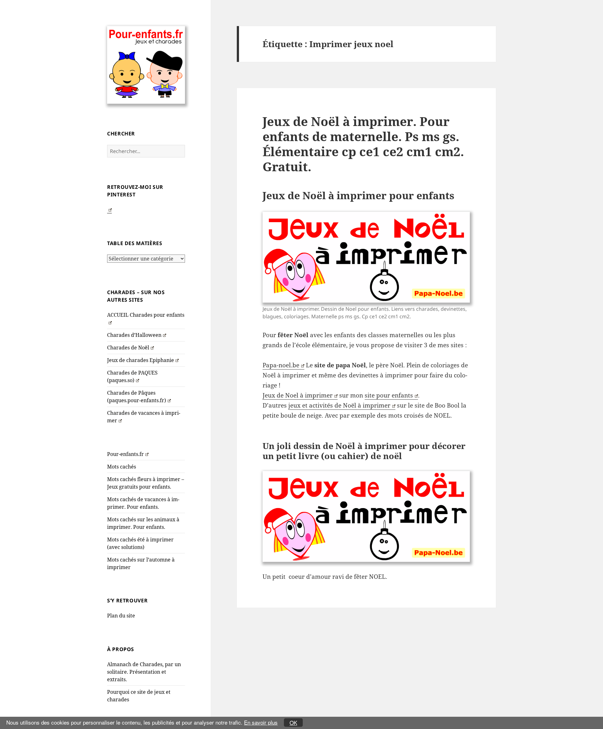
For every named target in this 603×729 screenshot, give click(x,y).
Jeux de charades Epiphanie (140, 360)
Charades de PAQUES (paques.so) (132, 376)
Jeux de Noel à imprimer (298, 395)
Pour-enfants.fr (125, 454)
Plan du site (121, 615)
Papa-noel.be (281, 365)
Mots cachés (121, 466)
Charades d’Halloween (134, 335)
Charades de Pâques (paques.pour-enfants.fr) (136, 396)
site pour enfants (389, 395)
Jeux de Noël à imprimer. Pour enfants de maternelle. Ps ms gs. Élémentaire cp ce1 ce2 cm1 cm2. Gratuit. (363, 144)
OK (293, 722)
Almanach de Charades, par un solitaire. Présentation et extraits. (144, 672)
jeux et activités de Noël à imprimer (339, 405)
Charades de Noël (128, 347)
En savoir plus (261, 722)
